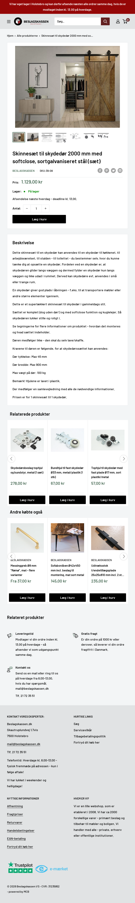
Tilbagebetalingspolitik (90, 736)
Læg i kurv (39, 219)
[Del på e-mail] (120, 170)
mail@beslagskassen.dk (23, 744)
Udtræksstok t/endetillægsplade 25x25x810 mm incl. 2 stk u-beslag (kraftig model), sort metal (107, 570)
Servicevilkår (83, 730)
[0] (125, 21)
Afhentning (15, 806)
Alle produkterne (27, 35)
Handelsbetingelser (20, 830)
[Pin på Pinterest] (106, 170)
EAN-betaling (16, 838)
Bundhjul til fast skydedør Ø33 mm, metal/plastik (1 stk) (67, 472)
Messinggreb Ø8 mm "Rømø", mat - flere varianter (23, 570)
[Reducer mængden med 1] (27, 208)
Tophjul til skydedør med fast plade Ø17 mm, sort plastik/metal (107, 472)
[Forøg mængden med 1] (45, 208)
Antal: (16, 208)
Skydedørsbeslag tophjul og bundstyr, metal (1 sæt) (27, 470)
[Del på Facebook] (100, 170)
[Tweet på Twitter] (113, 170)
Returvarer (14, 822)
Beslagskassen (23, 170)
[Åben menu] (9, 21)
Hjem (10, 35)
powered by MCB (19, 891)
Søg (76, 724)
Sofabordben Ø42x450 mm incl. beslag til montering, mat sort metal (67, 570)
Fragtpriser (15, 814)
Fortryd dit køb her (87, 742)
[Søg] (105, 21)
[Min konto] (118, 21)
